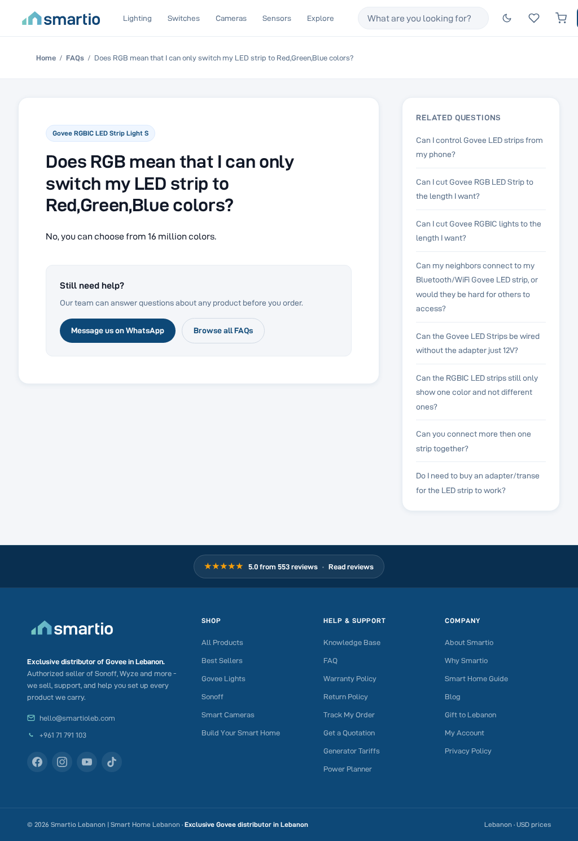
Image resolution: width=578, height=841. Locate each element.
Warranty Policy (349, 678)
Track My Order (349, 714)
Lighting (137, 18)
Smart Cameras (228, 714)
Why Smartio (466, 660)
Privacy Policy (468, 751)
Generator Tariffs (351, 751)
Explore (320, 18)
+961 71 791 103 (63, 735)
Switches (184, 18)
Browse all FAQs (223, 330)
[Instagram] (62, 762)
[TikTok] (112, 762)
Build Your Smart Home (241, 733)
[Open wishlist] (534, 18)
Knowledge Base (351, 642)
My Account (464, 733)
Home (46, 58)
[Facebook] (37, 762)
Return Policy (345, 696)
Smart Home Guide (476, 678)
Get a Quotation (349, 733)
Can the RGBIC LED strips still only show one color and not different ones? (477, 392)
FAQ (330, 660)
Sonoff (213, 696)
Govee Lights (224, 678)
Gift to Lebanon (470, 714)
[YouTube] (87, 762)
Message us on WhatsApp (117, 330)
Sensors (276, 18)
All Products (222, 642)
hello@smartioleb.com (77, 718)
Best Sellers (222, 660)
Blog (453, 696)
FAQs (75, 58)
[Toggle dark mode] (507, 18)
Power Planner (347, 769)
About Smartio (469, 642)
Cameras (231, 18)
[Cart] (561, 18)
